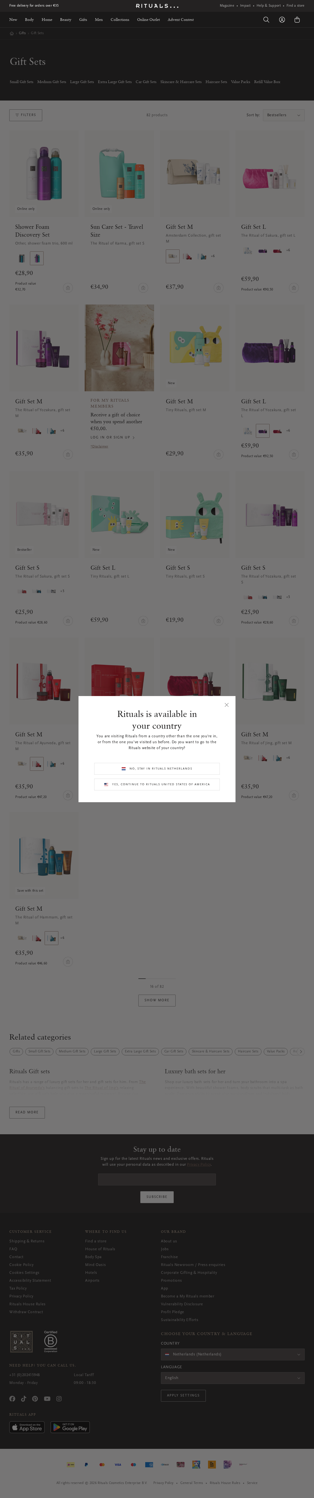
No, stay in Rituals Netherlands (161, 768)
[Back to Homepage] (157, 6)
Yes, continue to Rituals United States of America (161, 784)
